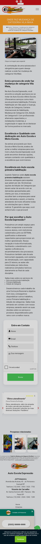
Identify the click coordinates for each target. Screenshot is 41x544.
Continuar (20, 539)
